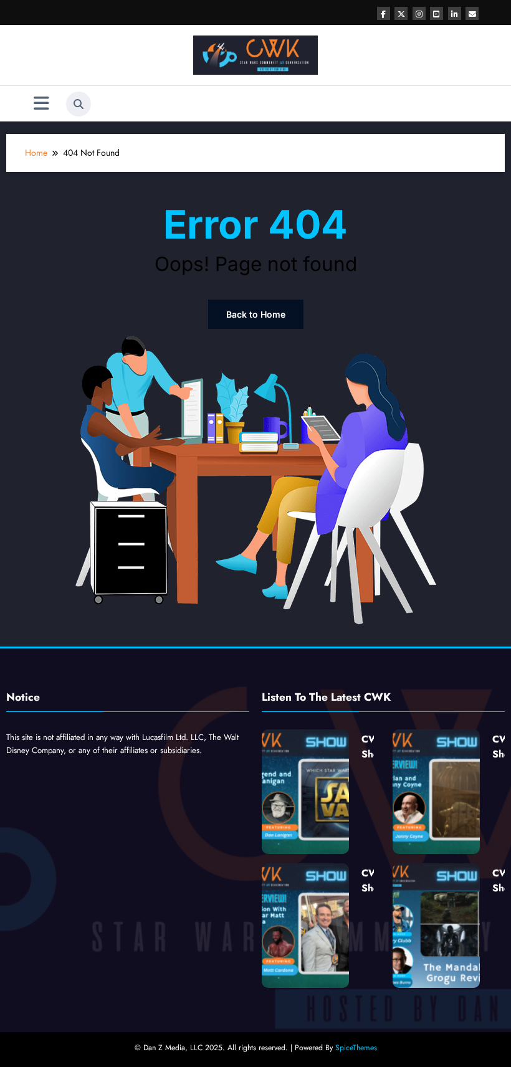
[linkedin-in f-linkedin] (454, 13)
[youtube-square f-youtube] (436, 13)
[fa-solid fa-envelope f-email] (472, 13)
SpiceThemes (356, 1047)
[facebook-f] (383, 13)
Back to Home (255, 314)
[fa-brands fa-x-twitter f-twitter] (401, 13)
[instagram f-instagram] (419, 13)
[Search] (78, 104)
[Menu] (41, 103)
